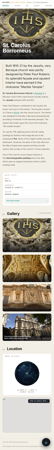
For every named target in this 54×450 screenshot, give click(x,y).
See (27, 6)
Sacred (13, 2)
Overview (5, 6)
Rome (16, 112)
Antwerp (38, 93)
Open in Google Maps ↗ (39, 401)
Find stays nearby (27, 201)
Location (48, 6)
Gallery (36, 6)
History (17, 6)
